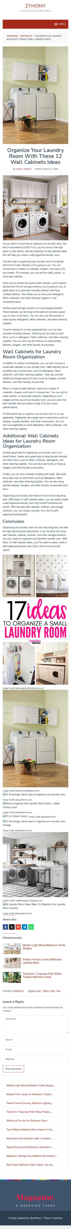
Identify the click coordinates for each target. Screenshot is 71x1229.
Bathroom (18, 991)
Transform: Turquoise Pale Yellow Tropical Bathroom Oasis (42, 975)
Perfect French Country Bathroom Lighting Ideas (42, 960)
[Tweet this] (12, 927)
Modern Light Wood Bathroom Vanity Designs (44, 946)
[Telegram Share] (24, 927)
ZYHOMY (35, 6)
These (45, 991)
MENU (62, 24)
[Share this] (5, 927)
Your (58, 991)
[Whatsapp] (31, 927)
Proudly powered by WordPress (25, 1218)
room (38, 991)
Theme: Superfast (53, 1218)
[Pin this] (18, 927)
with (52, 991)
